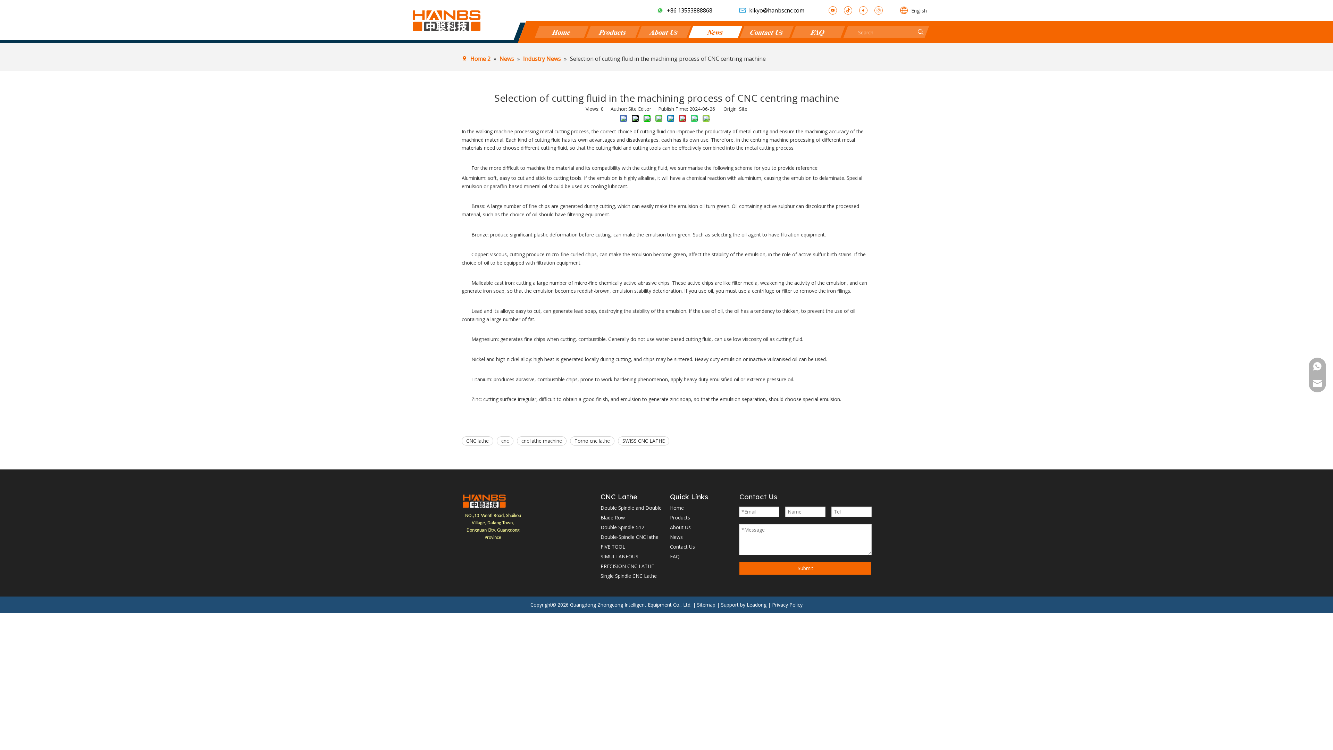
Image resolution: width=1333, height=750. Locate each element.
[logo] (484, 501)
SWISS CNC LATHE (643, 441)
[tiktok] (848, 10)
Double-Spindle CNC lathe (630, 537)
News (715, 32)
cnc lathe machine (541, 441)
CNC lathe (477, 441)
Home (561, 32)
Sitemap (706, 604)
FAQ (818, 32)
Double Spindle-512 (622, 527)
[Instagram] (878, 10)
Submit (805, 568)
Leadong (756, 604)
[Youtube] (833, 10)
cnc (505, 441)
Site (743, 109)
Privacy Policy (787, 604)
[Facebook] (863, 10)
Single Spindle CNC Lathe (629, 576)
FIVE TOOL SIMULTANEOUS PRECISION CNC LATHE (627, 556)
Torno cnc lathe (592, 441)
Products (612, 32)
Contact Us (766, 32)
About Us (664, 32)
